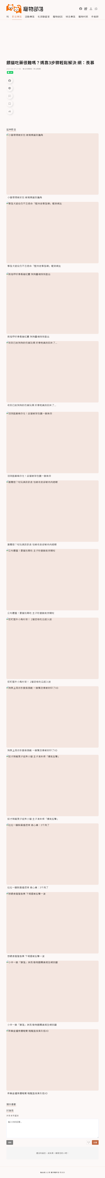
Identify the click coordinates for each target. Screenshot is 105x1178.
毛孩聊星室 (44, 16)
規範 (10, 1142)
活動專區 (30, 16)
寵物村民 (83, 16)
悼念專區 (70, 16)
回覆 (95, 1142)
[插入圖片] (88, 1142)
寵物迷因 (58, 16)
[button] (80, 8)
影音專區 (17, 16)
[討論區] (9, 96)
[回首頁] (24, 8)
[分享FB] (9, 80)
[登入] (90, 8)
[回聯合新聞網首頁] (14, 8)
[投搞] (85, 8)
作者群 (95, 16)
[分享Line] (9, 88)
